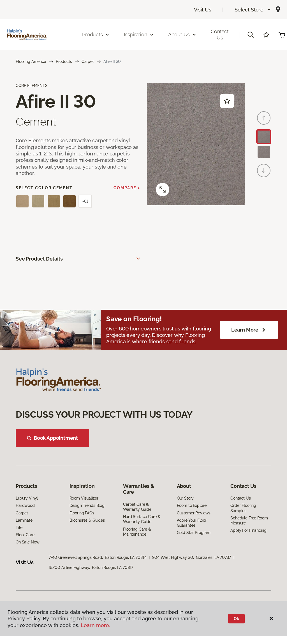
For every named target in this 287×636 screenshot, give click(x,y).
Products (64, 61)
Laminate (24, 520)
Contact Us (220, 35)
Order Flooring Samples (243, 508)
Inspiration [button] (135, 34)
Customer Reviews (194, 513)
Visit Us (202, 10)
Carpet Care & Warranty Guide (137, 507)
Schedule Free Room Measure (249, 520)
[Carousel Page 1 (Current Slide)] (263, 136)
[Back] (263, 118)
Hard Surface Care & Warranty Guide (141, 519)
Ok (236, 618)
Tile (19, 527)
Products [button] (92, 34)
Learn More (244, 330)
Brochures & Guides (87, 520)
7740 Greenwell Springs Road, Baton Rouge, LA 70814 (98, 557)
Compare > (127, 188)
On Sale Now (27, 542)
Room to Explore (192, 505)
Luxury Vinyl (27, 498)
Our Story (185, 498)
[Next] (263, 170)
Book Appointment (56, 438)
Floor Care (25, 535)
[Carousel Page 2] (263, 151)
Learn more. (95, 625)
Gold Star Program (194, 532)
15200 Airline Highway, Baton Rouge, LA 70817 (91, 567)
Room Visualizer (84, 498)
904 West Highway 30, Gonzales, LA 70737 (191, 557)
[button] (253, 9)
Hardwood (25, 505)
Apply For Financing (248, 530)
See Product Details (39, 259)
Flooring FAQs (82, 513)
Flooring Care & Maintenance (137, 531)
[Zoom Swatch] (162, 189)
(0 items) (282, 34)
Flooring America (31, 61)
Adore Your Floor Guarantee (192, 523)
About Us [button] (179, 34)
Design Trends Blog (87, 505)
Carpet (88, 61)
